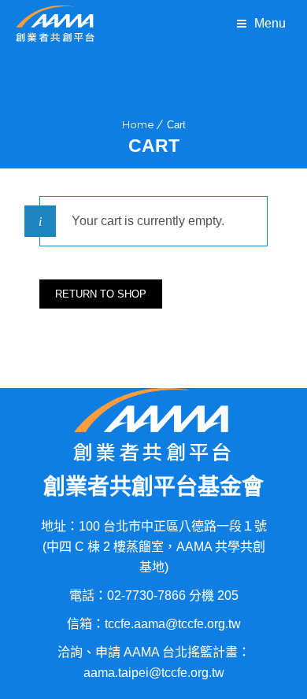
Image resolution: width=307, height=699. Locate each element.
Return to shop (100, 294)
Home (138, 124)
